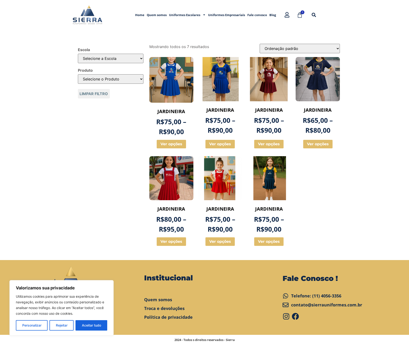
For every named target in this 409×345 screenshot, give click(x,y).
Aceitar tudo (91, 325)
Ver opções (171, 144)
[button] (314, 15)
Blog (272, 15)
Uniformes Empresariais (226, 15)
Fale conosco (257, 15)
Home (139, 15)
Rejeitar (61, 325)
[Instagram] (286, 316)
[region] (61, 308)
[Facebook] (295, 316)
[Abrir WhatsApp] (397, 333)
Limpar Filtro (94, 93)
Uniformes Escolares (184, 15)
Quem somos (157, 15)
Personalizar (31, 325)
